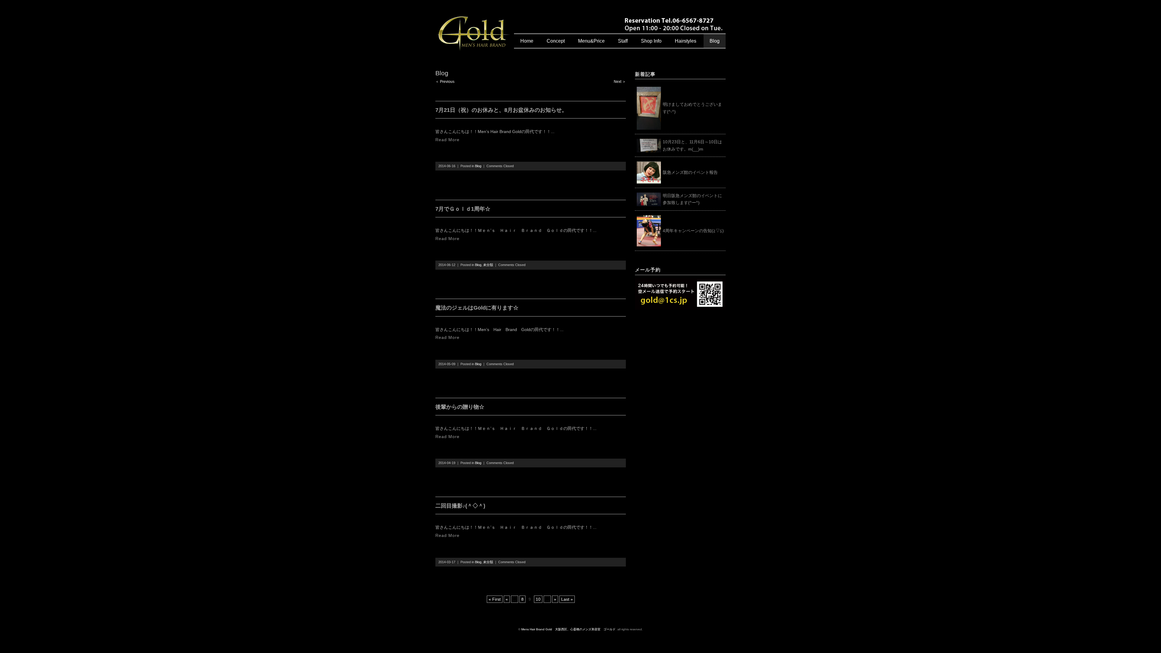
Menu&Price (591, 41)
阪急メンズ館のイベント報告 (690, 172)
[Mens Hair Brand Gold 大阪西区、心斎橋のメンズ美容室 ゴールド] (473, 20)
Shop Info (651, 41)
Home (526, 41)
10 (538, 599)
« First (495, 599)
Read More (447, 139)
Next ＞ (620, 82)
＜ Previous (444, 82)
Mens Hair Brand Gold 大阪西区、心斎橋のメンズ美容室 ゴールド (568, 629)
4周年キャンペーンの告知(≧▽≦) (693, 230)
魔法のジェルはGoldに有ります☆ (477, 308)
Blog (715, 41)
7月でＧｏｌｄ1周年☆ (462, 209)
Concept (556, 41)
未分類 (488, 265)
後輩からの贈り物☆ (459, 407)
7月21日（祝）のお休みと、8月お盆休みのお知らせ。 (501, 110)
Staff (623, 41)
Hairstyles (685, 41)
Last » (567, 599)
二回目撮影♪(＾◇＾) (460, 506)
